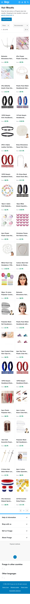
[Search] (27, 2)
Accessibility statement (15, 591)
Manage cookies (15, 587)
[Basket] (25, 2)
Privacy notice (24, 587)
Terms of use (5, 587)
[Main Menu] (2, 2)
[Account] (22, 2)
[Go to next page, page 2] (27, 510)
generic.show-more (6, 15)
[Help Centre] (19, 2)
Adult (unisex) (6, 19)
